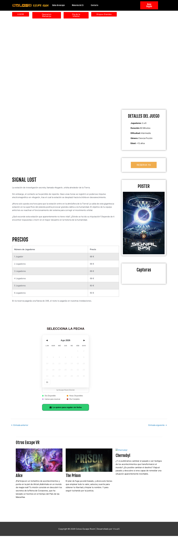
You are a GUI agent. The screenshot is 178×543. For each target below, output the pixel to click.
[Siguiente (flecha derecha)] (16, 541)
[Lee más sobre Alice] (39, 460)
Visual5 (116, 529)
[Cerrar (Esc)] (38, 538)
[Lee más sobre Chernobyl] (121, 450)
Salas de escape (58, 5)
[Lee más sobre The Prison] (89, 460)
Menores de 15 (78, 5)
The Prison (73, 475)
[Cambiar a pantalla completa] (16, 538)
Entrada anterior (19, 425)
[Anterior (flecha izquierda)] (5, 541)
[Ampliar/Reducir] (5, 538)
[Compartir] (27, 538)
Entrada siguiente (157, 425)
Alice (19, 475)
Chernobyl (123, 455)
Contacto (94, 5)
